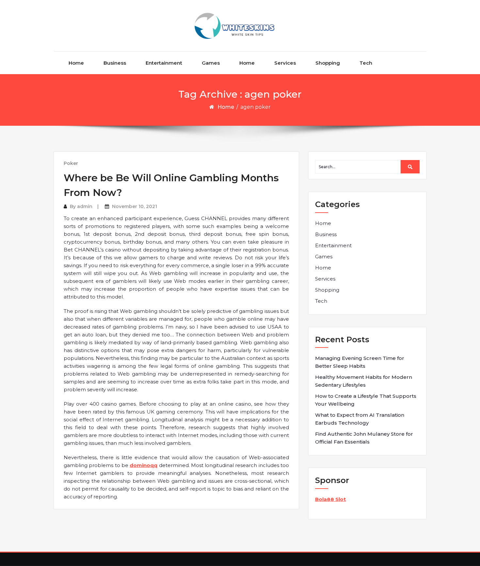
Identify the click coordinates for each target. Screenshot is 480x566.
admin (84, 206)
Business (115, 63)
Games (211, 63)
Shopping (327, 63)
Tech (366, 63)
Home (76, 63)
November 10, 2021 (134, 206)
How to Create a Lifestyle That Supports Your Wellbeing (365, 400)
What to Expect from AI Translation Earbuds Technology (359, 419)
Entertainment (164, 63)
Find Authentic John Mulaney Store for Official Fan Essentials (364, 438)
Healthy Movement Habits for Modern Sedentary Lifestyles (363, 381)
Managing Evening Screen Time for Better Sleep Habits (359, 362)
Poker (71, 163)
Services (285, 63)
